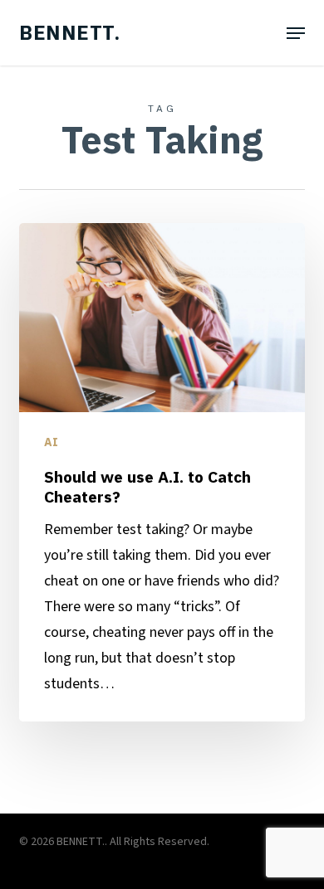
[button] (296, 33)
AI (51, 442)
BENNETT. (69, 32)
